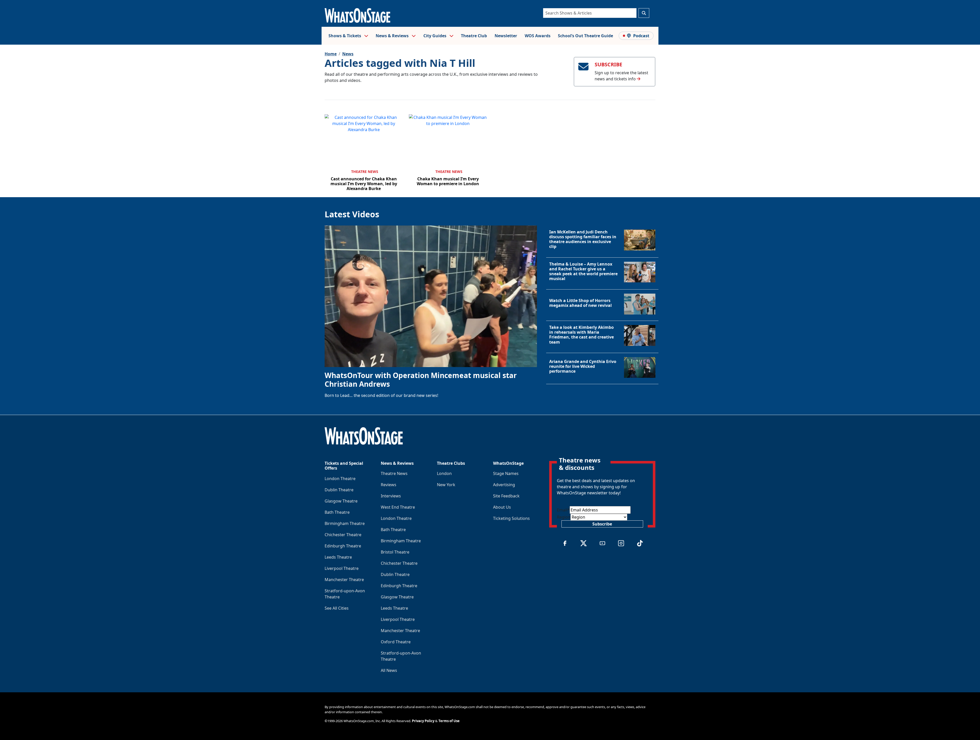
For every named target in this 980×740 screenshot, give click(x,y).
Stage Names (506, 473)
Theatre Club (474, 36)
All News (389, 670)
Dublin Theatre (339, 490)
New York (446, 484)
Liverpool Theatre (342, 568)
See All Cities (337, 608)
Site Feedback (506, 496)
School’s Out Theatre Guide (585, 36)
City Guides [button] (435, 36)
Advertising (504, 484)
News (347, 54)
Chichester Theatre (343, 534)
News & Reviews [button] (393, 36)
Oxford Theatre (396, 642)
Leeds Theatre (338, 557)
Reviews (388, 484)
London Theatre (340, 478)
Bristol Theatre (395, 552)
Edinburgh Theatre (343, 546)
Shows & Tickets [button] (345, 36)
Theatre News (364, 171)
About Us (502, 507)
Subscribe (602, 524)
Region (563, 517)
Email (563, 510)
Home (331, 54)
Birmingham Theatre (345, 523)
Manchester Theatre (344, 579)
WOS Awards (537, 36)
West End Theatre (398, 507)
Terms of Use (449, 721)
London (444, 473)
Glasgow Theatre (341, 501)
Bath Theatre (337, 512)
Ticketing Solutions (511, 518)
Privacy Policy (423, 721)
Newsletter (506, 36)
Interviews (391, 496)
